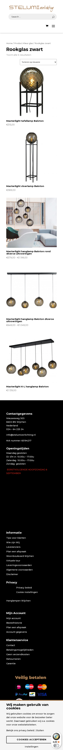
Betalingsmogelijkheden (19, 650)
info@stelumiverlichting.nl (21, 434)
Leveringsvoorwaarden (19, 565)
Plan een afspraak (16, 551)
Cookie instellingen (27, 592)
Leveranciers (13, 547)
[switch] (56, 745)
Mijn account (13, 618)
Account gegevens (16, 632)
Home (9, 43)
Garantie (11, 663)
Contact (10, 645)
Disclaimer (12, 574)
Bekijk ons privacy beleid (20, 730)
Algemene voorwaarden (19, 570)
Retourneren (13, 659)
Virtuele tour (13, 561)
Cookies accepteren (31, 739)
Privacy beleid (24, 588)
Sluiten (40, 730)
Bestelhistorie (14, 623)
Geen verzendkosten (18, 654)
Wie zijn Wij (13, 542)
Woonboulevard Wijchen (20, 556)
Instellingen (31, 747)
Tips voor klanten (16, 538)
